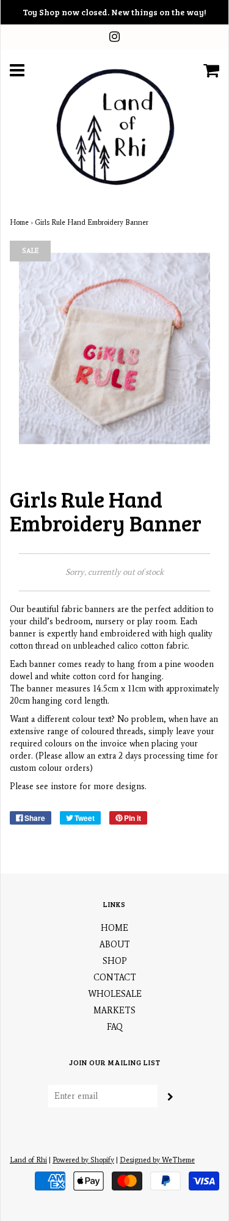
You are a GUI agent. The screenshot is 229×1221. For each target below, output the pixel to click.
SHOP (115, 961)
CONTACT (114, 977)
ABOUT (115, 944)
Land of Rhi (28, 1160)
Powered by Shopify (83, 1160)
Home (19, 222)
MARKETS (114, 1010)
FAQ (115, 1027)
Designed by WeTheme (157, 1160)
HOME (114, 928)
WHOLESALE (115, 994)
